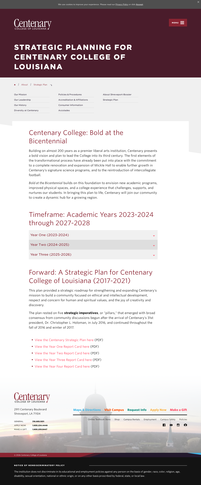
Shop (117, 419)
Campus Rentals (132, 419)
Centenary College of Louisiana (33, 24)
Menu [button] (175, 23)
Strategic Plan (110, 100)
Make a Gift (178, 410)
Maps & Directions (87, 410)
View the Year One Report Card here (62, 346)
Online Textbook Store (99, 419)
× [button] (198, 2)
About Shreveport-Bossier (117, 94)
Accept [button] (139, 4)
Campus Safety (167, 419)
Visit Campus (114, 410)
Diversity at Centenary (26, 110)
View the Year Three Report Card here (63, 360)
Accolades (64, 110)
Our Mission (20, 94)
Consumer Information (70, 105)
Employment (150, 419)
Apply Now (158, 410)
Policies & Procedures (70, 94)
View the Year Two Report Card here (62, 353)
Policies (183, 419)
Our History (20, 105)
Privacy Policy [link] (122, 4)
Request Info (137, 410)
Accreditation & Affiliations (73, 100)
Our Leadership (22, 100)
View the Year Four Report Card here (62, 366)
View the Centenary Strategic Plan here (64, 340)
